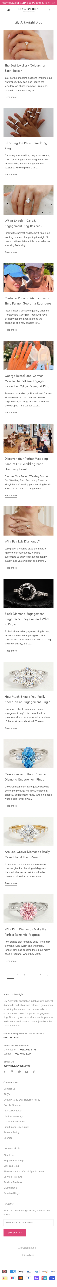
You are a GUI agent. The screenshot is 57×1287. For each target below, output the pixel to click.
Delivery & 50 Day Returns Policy (22, 1099)
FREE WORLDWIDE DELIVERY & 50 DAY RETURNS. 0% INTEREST (28, 3)
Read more (11, 97)
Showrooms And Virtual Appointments (24, 1171)
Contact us (9, 1088)
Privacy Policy (11, 1132)
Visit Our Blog (11, 1166)
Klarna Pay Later (13, 1110)
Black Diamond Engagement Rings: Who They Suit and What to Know (27, 619)
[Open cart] (54, 9)
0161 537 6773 (11, 1037)
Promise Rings (12, 1193)
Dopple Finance (12, 1105)
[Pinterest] (19, 1072)
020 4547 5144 (23, 1053)
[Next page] (47, 975)
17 (40, 975)
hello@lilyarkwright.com (17, 1065)
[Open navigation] (3, 10)
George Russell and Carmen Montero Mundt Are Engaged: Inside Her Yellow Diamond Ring (27, 381)
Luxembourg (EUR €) (27, 1248)
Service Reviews (13, 1176)
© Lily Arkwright (28, 1255)
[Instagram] (12, 1072)
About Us (9, 1155)
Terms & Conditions (14, 1121)
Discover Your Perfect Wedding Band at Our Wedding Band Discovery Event (26, 463)
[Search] (49, 10)
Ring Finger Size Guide (16, 1127)
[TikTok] (34, 1072)
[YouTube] (26, 1072)
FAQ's (7, 1094)
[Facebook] (5, 1072)
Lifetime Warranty (13, 1116)
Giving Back (10, 1187)
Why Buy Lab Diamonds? (22, 541)
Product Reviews (13, 1182)
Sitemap (8, 1138)
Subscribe (15, 1232)
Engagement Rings (14, 1160)
